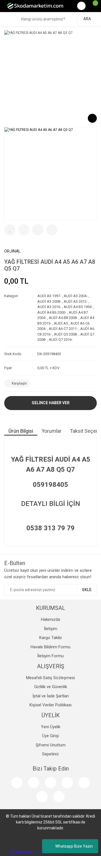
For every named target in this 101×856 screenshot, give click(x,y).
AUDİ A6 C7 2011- (63, 329)
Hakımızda (50, 619)
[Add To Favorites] (9, 229)
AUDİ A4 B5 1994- (78, 307)
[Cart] (92, 6)
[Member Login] (81, 6)
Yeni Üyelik (50, 726)
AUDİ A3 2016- (49, 307)
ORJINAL (12, 251)
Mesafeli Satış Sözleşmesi (50, 677)
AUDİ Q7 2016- (61, 339)
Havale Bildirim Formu (50, 646)
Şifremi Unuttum (51, 745)
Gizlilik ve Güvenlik (50, 686)
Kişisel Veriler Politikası (50, 704)
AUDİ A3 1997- (49, 296)
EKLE (86, 589)
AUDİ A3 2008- (49, 301)
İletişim (50, 628)
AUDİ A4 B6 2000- (51, 312)
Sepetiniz (50, 753)
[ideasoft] (21, 852)
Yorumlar (51, 431)
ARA (87, 19)
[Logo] (35, 6)
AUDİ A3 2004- (76, 296)
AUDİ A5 (61, 323)
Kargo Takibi (50, 637)
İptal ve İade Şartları (51, 695)
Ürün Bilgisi (20, 431)
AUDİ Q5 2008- (66, 334)
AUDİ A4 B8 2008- (63, 318)
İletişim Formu (50, 655)
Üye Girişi (50, 735)
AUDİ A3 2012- (76, 301)
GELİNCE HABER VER (51, 403)
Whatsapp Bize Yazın (74, 846)
